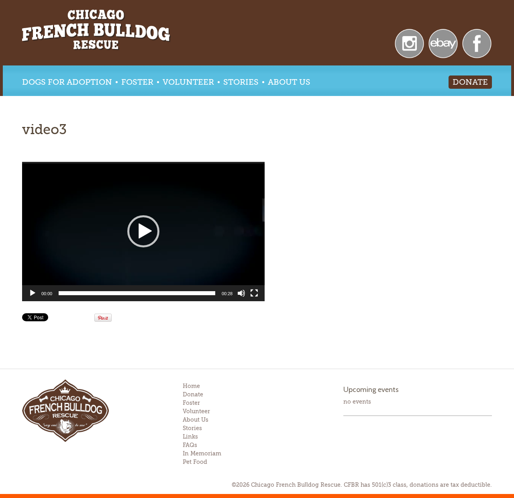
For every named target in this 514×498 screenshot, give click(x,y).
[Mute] (241, 293)
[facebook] (477, 42)
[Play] (33, 293)
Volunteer (188, 82)
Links (190, 436)
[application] (143, 231)
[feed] (409, 42)
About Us (289, 82)
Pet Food (195, 462)
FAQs (190, 445)
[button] (143, 231)
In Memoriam (202, 453)
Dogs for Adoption (67, 82)
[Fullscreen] (254, 293)
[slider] (137, 293)
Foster (137, 82)
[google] (443, 42)
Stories (241, 82)
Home (191, 386)
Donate (470, 82)
